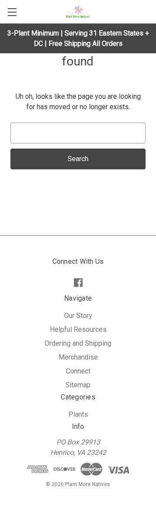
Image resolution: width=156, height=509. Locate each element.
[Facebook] (78, 282)
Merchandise (78, 357)
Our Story (78, 315)
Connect (78, 371)
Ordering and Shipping (78, 343)
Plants (78, 414)
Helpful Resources (78, 329)
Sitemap (78, 385)
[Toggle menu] (12, 12)
